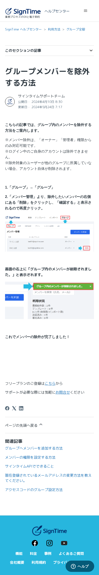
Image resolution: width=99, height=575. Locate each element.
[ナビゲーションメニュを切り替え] (85, 11)
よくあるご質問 (71, 553)
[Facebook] (7, 408)
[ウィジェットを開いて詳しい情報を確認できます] (80, 567)
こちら (50, 383)
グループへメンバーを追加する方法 (34, 448)
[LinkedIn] (21, 408)
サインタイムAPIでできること (29, 466)
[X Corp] (14, 408)
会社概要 (17, 562)
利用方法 (54, 29)
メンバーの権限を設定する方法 (30, 457)
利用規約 (38, 562)
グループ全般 (75, 29)
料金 (33, 553)
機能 (19, 553)
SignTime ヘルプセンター (23, 29)
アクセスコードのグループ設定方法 (34, 489)
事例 (47, 553)
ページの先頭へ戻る (21, 425)
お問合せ (63, 392)
